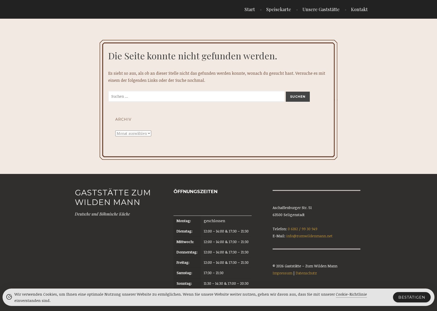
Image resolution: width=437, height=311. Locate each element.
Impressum (282, 273)
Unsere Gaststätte (321, 9)
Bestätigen (411, 297)
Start (250, 9)
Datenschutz (306, 273)
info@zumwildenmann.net (309, 236)
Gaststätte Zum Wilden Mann (113, 197)
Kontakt (359, 9)
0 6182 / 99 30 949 (302, 228)
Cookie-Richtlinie (351, 294)
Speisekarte (278, 9)
